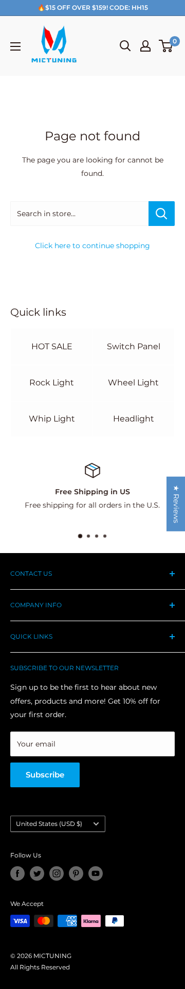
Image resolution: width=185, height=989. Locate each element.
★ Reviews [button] (176, 503)
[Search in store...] (162, 213)
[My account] (145, 46)
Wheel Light (133, 382)
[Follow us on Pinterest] (76, 873)
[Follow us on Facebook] (17, 873)
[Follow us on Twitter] (37, 873)
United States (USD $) (49, 824)
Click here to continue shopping (92, 245)
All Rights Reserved (40, 967)
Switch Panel (133, 346)
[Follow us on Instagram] (56, 873)
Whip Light (52, 419)
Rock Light (51, 382)
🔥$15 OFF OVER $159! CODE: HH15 (93, 7)
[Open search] (125, 46)
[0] (166, 46)
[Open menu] (15, 46)
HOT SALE (51, 346)
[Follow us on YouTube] (95, 873)
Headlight (133, 419)
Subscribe (45, 775)
